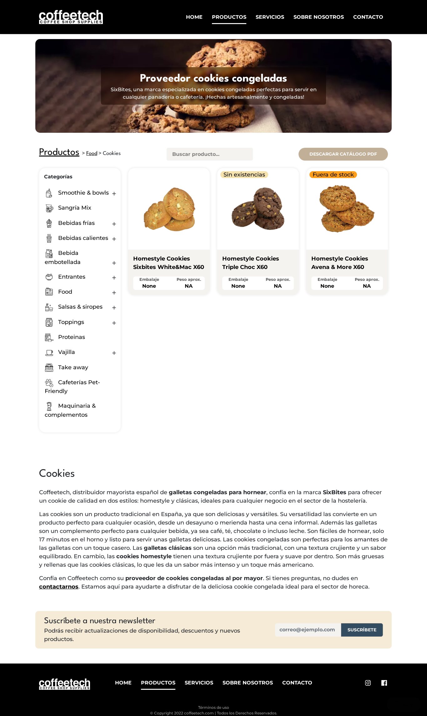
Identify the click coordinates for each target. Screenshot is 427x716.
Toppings (70, 322)
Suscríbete (362, 630)
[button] (114, 193)
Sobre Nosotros (319, 17)
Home (194, 17)
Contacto (368, 17)
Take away (72, 367)
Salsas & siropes (80, 306)
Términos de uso (213, 707)
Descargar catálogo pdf (343, 154)
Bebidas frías (76, 223)
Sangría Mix (74, 207)
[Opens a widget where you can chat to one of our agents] (403, 705)
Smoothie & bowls (83, 192)
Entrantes (71, 276)
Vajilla (66, 352)
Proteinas (71, 337)
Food (91, 153)
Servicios (270, 17)
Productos (229, 17)
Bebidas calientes (82, 238)
